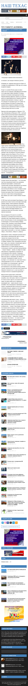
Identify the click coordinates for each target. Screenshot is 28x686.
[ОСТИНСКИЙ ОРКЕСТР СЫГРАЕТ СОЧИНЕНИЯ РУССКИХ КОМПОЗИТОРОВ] (4, 359)
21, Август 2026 (11, 402)
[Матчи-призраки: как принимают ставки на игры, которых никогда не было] (4, 584)
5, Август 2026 (10, 497)
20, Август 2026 (11, 578)
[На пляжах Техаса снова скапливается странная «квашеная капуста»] (4, 456)
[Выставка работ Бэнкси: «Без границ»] (4, 378)
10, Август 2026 (11, 462)
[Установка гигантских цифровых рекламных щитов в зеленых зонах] (4, 476)
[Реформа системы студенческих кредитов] (4, 512)
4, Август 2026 (10, 506)
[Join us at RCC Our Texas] (14, 10)
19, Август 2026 (11, 416)
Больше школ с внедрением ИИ (15, 461)
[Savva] (2, 666)
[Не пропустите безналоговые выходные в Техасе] (4, 496)
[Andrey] (2, 672)
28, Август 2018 (11, 360)
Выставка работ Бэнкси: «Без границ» (16, 376)
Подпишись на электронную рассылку (10, 526)
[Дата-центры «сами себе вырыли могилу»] (4, 385)
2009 (7, 22)
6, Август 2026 (10, 477)
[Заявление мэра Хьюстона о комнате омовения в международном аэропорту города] (4, 421)
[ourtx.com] (2, 660)
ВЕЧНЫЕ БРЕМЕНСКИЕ (12, 364)
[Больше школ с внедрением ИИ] (4, 463)
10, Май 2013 (10, 354)
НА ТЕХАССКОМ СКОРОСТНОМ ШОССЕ (16, 569)
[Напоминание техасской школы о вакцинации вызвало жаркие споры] (4, 482)
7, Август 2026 (10, 469)
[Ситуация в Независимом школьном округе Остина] (4, 429)
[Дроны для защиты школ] (4, 469)
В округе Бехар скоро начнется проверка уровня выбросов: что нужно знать (16, 400)
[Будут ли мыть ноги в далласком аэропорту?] (4, 436)
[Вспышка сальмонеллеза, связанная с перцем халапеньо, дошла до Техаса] (4, 489)
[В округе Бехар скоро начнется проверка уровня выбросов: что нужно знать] (4, 400)
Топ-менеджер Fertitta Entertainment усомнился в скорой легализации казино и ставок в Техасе (16, 600)
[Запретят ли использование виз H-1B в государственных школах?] (4, 415)
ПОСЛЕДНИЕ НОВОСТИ (7, 373)
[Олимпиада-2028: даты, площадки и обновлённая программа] (4, 578)
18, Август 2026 (11, 424)
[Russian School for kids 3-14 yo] (14, 614)
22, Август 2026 (11, 395)
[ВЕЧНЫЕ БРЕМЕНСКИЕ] (4, 366)
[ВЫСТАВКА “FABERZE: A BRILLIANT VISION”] (4, 353)
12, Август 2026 (11, 450)
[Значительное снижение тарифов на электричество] (4, 443)
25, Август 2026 (11, 378)
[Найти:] (14, 18)
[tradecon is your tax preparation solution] (14, 333)
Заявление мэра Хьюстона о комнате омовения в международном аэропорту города (16, 421)
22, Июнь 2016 (10, 366)
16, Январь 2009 (5, 34)
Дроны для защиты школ (13, 467)
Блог (3, 566)
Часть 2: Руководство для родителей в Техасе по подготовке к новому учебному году (17, 592)
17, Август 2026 (11, 437)
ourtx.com (13, 34)
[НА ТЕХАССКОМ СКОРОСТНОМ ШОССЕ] (4, 571)
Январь (12, 22)
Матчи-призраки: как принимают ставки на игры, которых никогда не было (16, 584)
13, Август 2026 (11, 444)
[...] (23, 643)
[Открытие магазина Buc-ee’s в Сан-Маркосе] (4, 449)
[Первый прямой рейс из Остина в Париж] (4, 408)
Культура (7, 328)
